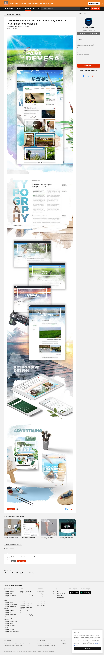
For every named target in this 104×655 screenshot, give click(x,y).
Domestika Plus (18, 645)
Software (40, 589)
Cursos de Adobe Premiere (43, 601)
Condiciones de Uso (17, 651)
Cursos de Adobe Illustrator (44, 595)
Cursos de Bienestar (9, 629)
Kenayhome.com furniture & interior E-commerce (29, 538)
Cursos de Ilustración (9, 591)
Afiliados (39, 645)
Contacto (44, 643)
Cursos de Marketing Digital (27, 615)
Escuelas (29, 643)
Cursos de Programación (26, 612)
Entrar (87, 8)
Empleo (15, 643)
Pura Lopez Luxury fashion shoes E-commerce (47, 538)
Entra (13, 561)
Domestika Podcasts (9, 645)
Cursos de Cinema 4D (42, 599)
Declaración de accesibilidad (48, 651)
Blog (53, 643)
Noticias (49, 643)
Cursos (5, 643)
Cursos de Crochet (25, 617)
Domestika (39, 643)
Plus (34, 8)
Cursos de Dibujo (24, 597)
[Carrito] (82, 9)
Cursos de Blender (41, 603)
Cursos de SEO (24, 610)
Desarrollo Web (81, 54)
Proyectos (28, 8)
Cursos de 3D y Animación (10, 604)
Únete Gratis (21, 561)
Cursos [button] (19, 8)
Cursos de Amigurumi (25, 619)
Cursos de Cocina (8, 623)
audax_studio (20, 516)
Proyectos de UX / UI (27, 572)
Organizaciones (45, 645)
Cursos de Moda (8, 612)
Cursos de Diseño (8, 602)
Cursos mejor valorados (59, 593)
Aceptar (87, 648)
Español (64, 643)
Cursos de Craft (8, 593)
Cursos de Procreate (42, 597)
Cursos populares (57, 595)
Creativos (24, 643)
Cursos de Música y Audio (10, 621)
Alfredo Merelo (19, 26)
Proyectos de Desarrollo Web (12, 572)
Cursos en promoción (58, 597)
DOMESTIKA (9, 9)
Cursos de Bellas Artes (26, 603)
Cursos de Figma (41, 605)
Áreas (22, 589)
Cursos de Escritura (9, 610)
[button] (38, 9)
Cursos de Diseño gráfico (26, 601)
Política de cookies (37, 651)
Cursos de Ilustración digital (27, 595)
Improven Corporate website (66, 537)
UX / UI (87, 54)
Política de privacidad (27, 651)
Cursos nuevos (56, 591)
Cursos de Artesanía (25, 599)
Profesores (52, 645)
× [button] (102, 3)
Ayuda (56, 643)
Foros (19, 643)
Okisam (83, 50)
